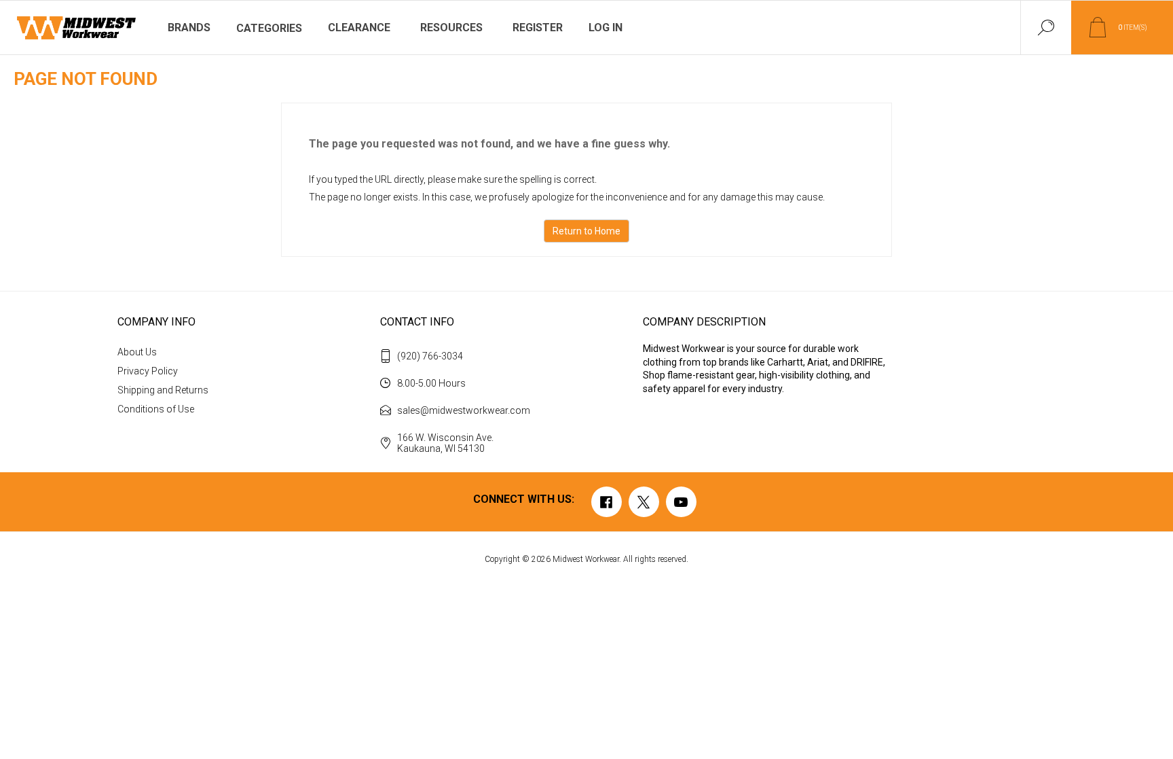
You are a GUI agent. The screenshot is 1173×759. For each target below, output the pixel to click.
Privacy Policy (147, 371)
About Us (137, 352)
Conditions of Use (155, 409)
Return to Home (586, 231)
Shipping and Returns (162, 390)
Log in (605, 27)
